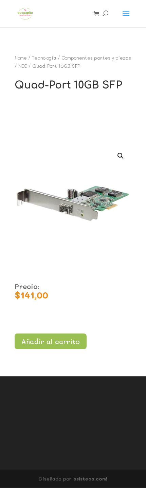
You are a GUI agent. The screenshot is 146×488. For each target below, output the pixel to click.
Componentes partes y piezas (96, 57)
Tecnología (44, 57)
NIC (22, 66)
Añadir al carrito (50, 341)
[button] (120, 156)
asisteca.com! (90, 478)
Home (21, 57)
